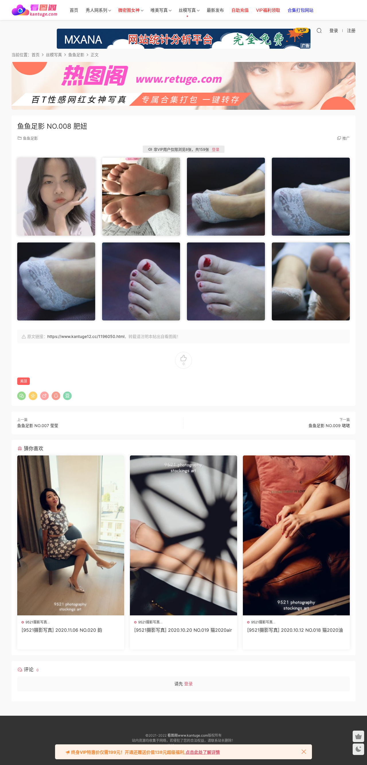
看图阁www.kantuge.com (187, 735)
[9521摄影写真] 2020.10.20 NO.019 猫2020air (183, 630)
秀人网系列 (96, 10)
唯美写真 (159, 10)
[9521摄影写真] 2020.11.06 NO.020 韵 (62, 630)
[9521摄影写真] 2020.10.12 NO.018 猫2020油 (295, 630)
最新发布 (215, 10)
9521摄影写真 (36, 622)
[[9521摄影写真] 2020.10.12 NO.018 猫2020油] (296, 535)
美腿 (23, 381)
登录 (215, 149)
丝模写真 (187, 10)
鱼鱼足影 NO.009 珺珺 (329, 425)
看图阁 (34, 10)
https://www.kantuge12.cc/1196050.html (85, 336)
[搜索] (319, 30)
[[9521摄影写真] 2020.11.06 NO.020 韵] (70, 535)
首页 (74, 10)
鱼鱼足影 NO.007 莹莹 (37, 425)
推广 (346, 138)
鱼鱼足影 (30, 138)
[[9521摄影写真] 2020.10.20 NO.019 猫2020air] (183, 535)
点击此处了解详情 (203, 752)
